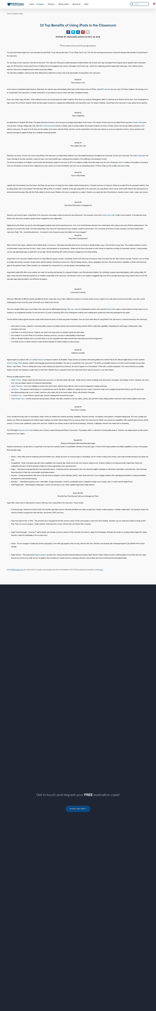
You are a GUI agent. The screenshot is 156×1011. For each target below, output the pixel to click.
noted (32, 229)
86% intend (105, 89)
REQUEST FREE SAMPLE (78, 808)
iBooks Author (111, 309)
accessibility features (36, 360)
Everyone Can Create (25, 430)
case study (74, 309)
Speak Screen (16, 380)
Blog (21, 13)
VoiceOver (14, 389)
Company (15, 13)
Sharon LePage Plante (14, 363)
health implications (139, 155)
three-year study (109, 215)
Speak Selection (16, 386)
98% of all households (47, 126)
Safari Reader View (18, 399)
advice (120, 162)
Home (9, 13)
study (78, 225)
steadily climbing (138, 122)
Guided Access (16, 395)
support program (40, 555)
